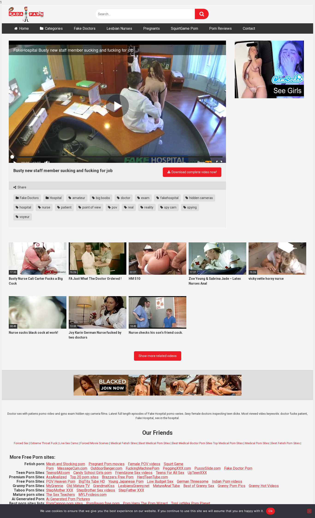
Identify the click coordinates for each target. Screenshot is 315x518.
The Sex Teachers (60, 494)
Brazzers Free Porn (118, 477)
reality (148, 207)
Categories (54, 28)
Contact (249, 28)
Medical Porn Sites (257, 443)
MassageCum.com (72, 468)
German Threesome (192, 481)
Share (21, 187)
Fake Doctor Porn (238, 468)
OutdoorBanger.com (106, 468)
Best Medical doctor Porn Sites (192, 443)
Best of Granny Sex (198, 486)
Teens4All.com (58, 472)
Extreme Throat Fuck (43, 443)
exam (144, 198)
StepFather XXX (131, 490)
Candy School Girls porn (92, 472)
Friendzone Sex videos (133, 472)
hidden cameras (201, 198)
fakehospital (169, 198)
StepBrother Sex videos (96, 490)
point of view (91, 207)
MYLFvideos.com (92, 494)
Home (24, 28)
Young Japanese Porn (125, 481)
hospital (25, 207)
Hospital (55, 198)
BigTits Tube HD (92, 481)
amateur (78, 198)
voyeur (24, 217)
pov (114, 207)
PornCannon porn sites (64, 503)
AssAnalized (56, 477)
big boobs (102, 198)
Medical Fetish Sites (124, 443)
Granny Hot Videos (264, 486)
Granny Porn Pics (231, 486)
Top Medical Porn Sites (228, 443)
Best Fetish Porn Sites (285, 443)
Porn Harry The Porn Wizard (145, 503)
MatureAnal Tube (166, 486)
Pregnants (151, 28)
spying (192, 207)
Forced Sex (21, 443)
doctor (125, 198)
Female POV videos (144, 464)
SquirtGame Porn (184, 28)
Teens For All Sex (170, 472)
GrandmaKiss (104, 486)
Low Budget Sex (160, 481)
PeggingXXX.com (177, 468)
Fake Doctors (84, 28)
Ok (270, 511)
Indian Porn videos (227, 481)
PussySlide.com (207, 468)
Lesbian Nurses (119, 28)
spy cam (169, 207)
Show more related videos (158, 356)
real (130, 207)
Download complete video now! (194, 172)
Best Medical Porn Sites (154, 443)
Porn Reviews (220, 28)
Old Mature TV (78, 486)
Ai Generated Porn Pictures (68, 499)
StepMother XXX (59, 490)
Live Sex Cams (68, 443)
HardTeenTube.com (152, 477)
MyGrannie (54, 486)
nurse (45, 207)
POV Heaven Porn (60, 481)
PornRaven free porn (102, 503)
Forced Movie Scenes (94, 443)
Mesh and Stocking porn (65, 464)
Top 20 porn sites (84, 477)
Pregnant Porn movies (107, 464)
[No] (309, 511)
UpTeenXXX (197, 472)
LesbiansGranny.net (133, 486)
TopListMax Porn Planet (190, 503)
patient (65, 207)
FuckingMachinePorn (142, 468)
